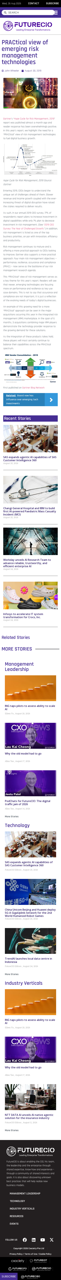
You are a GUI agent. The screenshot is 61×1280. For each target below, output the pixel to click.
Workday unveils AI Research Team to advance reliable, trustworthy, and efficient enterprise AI (27, 563)
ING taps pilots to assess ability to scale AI (30, 707)
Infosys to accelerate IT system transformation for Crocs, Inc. (23, 615)
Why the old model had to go (23, 753)
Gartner (7, 118)
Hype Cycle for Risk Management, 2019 (34, 118)
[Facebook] (25, 1240)
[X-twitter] (51, 1240)
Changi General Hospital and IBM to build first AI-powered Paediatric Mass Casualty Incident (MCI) (29, 511)
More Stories (12, 816)
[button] (55, 12)
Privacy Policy (16, 1254)
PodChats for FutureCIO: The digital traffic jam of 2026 (27, 802)
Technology (17, 825)
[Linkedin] (34, 1240)
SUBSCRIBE (52, 3)
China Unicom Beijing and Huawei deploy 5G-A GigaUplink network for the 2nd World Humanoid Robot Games (30, 913)
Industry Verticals (23, 983)
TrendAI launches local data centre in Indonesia (28, 960)
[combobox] (28, 12)
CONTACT (33, 3)
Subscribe (9, 1276)
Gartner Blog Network (33, 387)
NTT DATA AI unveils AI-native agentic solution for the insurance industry (29, 1116)
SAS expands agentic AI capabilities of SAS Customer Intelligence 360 (29, 458)
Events (14, 1224)
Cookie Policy (45, 1254)
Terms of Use (30, 1254)
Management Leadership (19, 667)
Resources (16, 1216)
